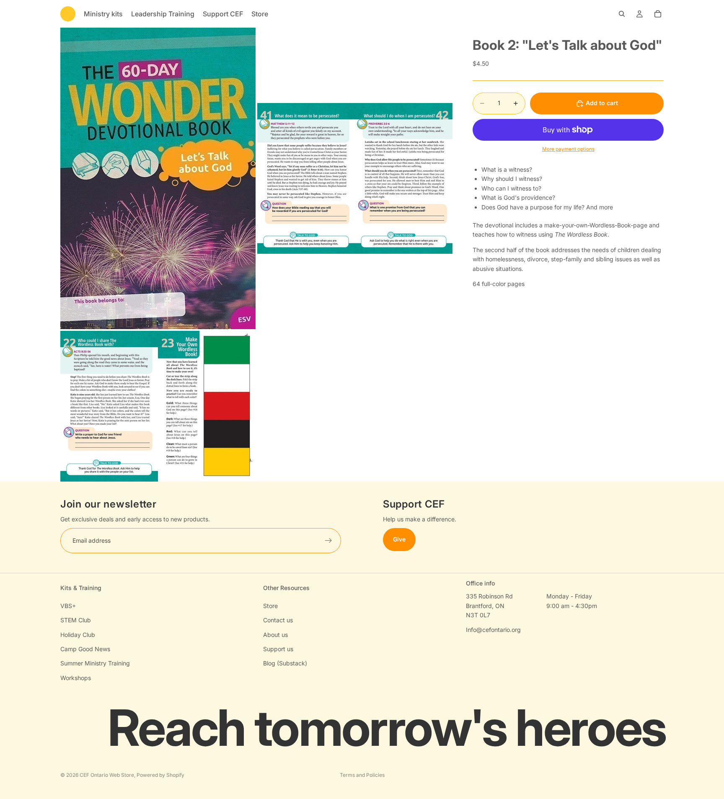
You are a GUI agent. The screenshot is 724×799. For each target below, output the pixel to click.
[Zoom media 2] (354, 178)
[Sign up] (328, 541)
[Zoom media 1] (158, 178)
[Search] (622, 14)
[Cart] (658, 14)
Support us (278, 648)
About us (275, 634)
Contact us (278, 620)
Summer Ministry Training (95, 663)
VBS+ (68, 605)
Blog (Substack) (285, 663)
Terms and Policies (362, 775)
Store (270, 605)
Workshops (75, 677)
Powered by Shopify (160, 775)
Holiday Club (77, 634)
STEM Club (75, 620)
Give (399, 539)
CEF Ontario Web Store (107, 775)
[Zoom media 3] (158, 406)
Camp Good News (85, 648)
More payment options (568, 149)
